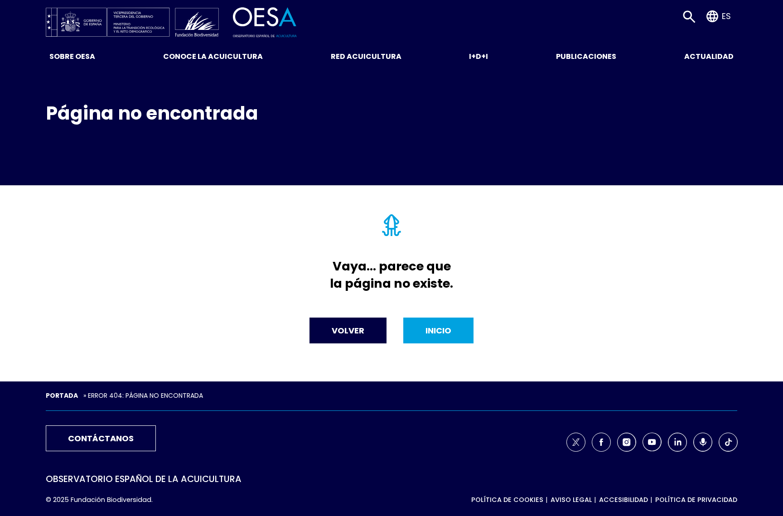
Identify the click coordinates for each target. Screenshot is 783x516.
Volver (348, 330)
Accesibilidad (623, 499)
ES (726, 16)
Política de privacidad (696, 499)
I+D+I (478, 56)
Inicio (438, 330)
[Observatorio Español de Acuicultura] (265, 21)
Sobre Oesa (72, 56)
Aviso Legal (571, 499)
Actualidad (709, 56)
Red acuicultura (366, 56)
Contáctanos (101, 438)
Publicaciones (586, 56)
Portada (62, 395)
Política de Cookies (507, 499)
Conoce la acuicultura (213, 56)
